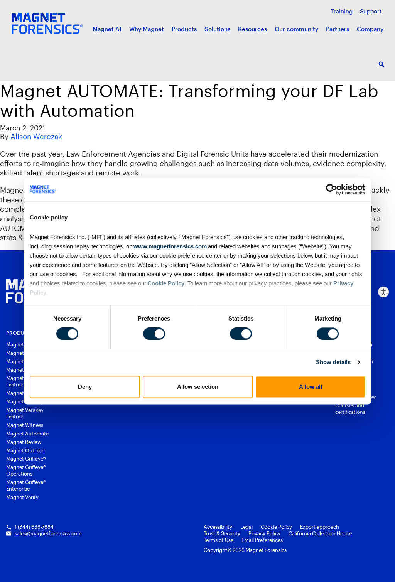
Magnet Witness (24, 425)
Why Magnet (146, 28)
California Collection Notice (320, 533)
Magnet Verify (22, 497)
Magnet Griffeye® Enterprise (26, 485)
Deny (85, 386)
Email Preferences (262, 540)
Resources (252, 28)
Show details (333, 362)
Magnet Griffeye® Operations (26, 470)
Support (370, 11)
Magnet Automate (27, 433)
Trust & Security (222, 533)
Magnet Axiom (23, 353)
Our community (296, 28)
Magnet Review (23, 442)
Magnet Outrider (25, 450)
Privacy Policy (264, 533)
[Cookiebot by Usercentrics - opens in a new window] (331, 189)
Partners (337, 28)
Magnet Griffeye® (26, 458)
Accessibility (218, 527)
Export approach (319, 527)
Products (184, 28)
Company (370, 28)
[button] (381, 64)
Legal (246, 527)
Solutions (217, 28)
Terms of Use (218, 540)
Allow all (310, 386)
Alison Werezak (36, 136)
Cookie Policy (165, 283)
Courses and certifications (350, 408)
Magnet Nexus (22, 393)
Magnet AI (107, 28)
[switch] (154, 334)
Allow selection (197, 386)
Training (342, 11)
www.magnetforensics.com (169, 246)
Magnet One (20, 344)
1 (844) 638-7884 (34, 527)
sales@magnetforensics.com (48, 533)
